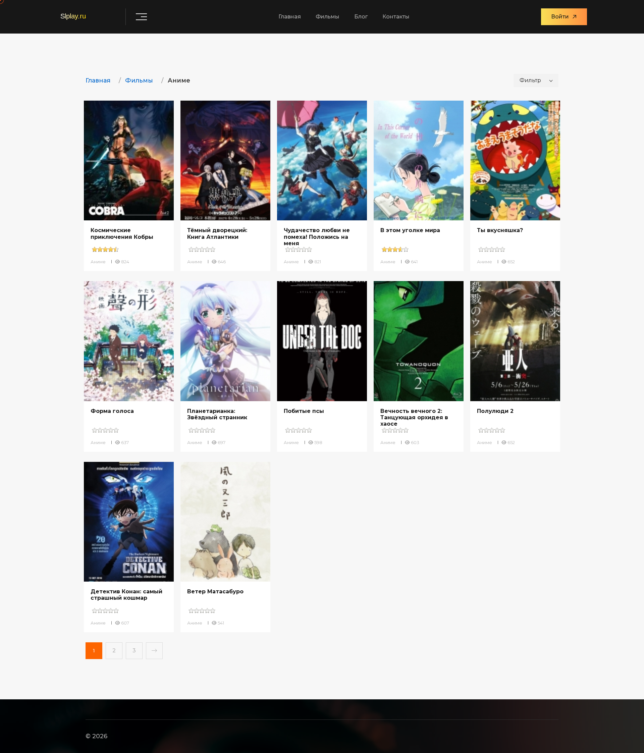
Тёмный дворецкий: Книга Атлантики (217, 233)
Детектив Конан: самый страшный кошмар (126, 594)
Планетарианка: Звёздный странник (217, 414)
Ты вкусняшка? (500, 230)
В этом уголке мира (410, 230)
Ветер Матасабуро (215, 591)
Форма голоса (112, 411)
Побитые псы (304, 411)
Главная (289, 16)
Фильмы (327, 16)
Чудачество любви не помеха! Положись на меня (317, 236)
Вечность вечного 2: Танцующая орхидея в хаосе (414, 417)
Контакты (396, 16)
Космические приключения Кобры (122, 233)
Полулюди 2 (495, 411)
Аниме (98, 261)
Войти (560, 16)
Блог (361, 16)
